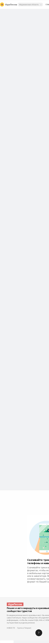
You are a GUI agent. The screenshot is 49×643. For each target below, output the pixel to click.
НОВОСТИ (11, 628)
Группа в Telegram (24, 628)
